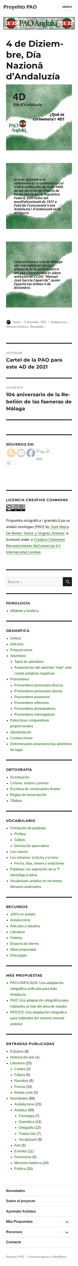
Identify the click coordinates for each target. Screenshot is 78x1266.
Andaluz (20, 1110)
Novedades (37, 326)
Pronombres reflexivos (31, 703)
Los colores (19, 852)
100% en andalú (22, 914)
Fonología (26, 1116)
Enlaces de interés (24, 943)
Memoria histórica (17, 326)
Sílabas (16, 800)
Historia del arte (22, 1057)
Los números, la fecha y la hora (34, 857)
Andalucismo (58, 322)
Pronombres (19, 679)
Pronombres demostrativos (34, 708)
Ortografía (26, 1127)
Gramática (26, 1122)
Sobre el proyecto (20, 1201)
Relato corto (23, 1092)
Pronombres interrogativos (34, 714)
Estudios (17, 1051)
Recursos (14, 1232)
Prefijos (20, 834)
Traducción (27, 1134)
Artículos (17, 644)
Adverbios (18, 656)
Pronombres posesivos (32, 697)
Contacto (13, 1242)
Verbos (15, 638)
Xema (16, 322)
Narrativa (21, 1080)
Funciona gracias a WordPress (47, 1256)
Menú (67, 6)
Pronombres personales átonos (38, 691)
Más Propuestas (19, 1221)
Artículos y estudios (25, 926)
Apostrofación (20, 732)
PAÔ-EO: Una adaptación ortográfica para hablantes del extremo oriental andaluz (38, 1018)
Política (20, 1169)
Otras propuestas (23, 949)
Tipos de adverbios (29, 662)
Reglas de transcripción (28, 795)
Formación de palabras (28, 828)
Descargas (18, 955)
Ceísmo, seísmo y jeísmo (29, 783)
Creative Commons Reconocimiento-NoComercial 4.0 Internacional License (35, 546)
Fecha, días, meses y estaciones (39, 863)
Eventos (20, 1151)
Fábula (19, 1075)
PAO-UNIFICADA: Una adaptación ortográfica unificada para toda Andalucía (37, 988)
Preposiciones (21, 650)
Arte (17, 1145)
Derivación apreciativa (31, 846)
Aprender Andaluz (21, 1211)
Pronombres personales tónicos (38, 685)
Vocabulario (28, 1139)
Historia (16, 938)
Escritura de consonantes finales (35, 789)
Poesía (19, 1087)
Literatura (17, 932)
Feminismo (22, 1157)
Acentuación (19, 777)
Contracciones (21, 738)
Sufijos (19, 840)
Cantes (19, 1069)
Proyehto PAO (20, 7)
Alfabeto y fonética (24, 611)
